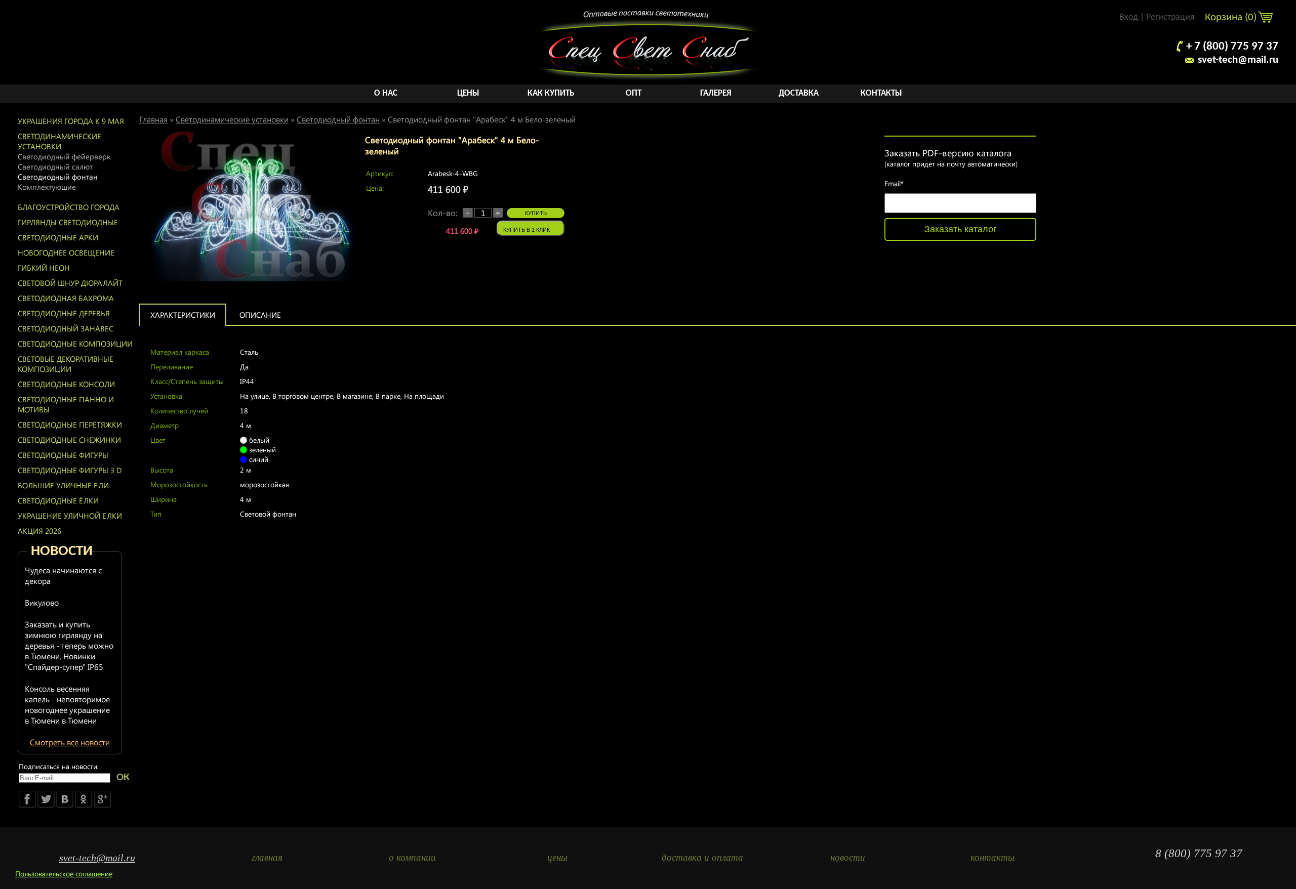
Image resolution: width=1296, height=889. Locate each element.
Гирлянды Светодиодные (68, 222)
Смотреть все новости (70, 742)
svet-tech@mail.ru (1238, 60)
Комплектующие (47, 187)
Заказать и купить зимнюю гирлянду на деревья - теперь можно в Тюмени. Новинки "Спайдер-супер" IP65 (69, 645)
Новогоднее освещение (66, 252)
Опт (633, 93)
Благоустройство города (68, 207)
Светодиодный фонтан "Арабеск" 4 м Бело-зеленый (482, 119)
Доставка (799, 93)
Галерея (716, 93)
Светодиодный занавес (65, 328)
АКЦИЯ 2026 (39, 531)
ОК (123, 777)
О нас (385, 93)
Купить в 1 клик (526, 230)
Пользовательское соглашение (63, 873)
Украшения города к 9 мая (71, 121)
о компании (412, 857)
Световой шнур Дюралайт (70, 283)
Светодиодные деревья (64, 313)
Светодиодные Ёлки (58, 500)
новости (847, 857)
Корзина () (1232, 17)
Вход (1128, 17)
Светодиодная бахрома (66, 298)
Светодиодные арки (58, 237)
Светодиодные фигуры (63, 455)
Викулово (42, 602)
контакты (992, 857)
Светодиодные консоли (66, 384)
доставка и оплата (702, 857)
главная (267, 857)
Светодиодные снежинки (69, 440)
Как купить (551, 93)
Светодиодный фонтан (58, 177)
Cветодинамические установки (59, 141)
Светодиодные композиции (75, 343)
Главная (153, 119)
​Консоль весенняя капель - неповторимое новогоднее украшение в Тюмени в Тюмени (67, 704)
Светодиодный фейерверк (64, 156)
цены (557, 857)
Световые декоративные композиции (65, 364)
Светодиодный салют (55, 166)
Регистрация (1170, 17)
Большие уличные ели (63, 485)
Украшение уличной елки (70, 516)
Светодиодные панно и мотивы (66, 404)
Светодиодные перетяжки (70, 424)
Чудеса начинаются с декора (63, 575)
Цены (468, 93)
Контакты (881, 93)
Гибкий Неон (44, 268)
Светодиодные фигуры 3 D (70, 470)
